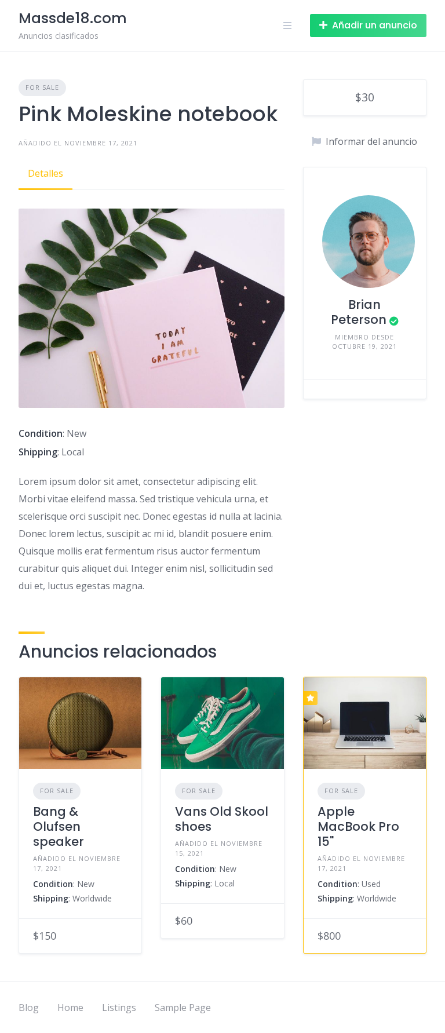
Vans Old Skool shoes (221, 819)
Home (70, 1007)
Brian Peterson (358, 312)
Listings (119, 1007)
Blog (29, 1007)
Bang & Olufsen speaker (58, 827)
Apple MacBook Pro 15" (358, 827)
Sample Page (183, 1007)
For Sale (42, 87)
